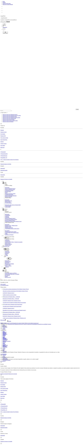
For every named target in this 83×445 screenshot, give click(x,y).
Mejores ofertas (7, 201)
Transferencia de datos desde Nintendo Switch (13, 221)
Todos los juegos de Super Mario (8, 119)
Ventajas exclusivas (8, 244)
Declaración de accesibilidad (42, 324)
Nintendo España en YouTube (5, 164)
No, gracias (2, 361)
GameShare (7, 217)
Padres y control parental (4, 323)
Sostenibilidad (34, 324)
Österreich (4, 339)
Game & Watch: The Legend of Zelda (12, 232)
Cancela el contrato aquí (27, 324)
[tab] (41, 321)
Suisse (4, 356)
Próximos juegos (8, 191)
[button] (43, 182)
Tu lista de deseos (8, 205)
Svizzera (4, 344)
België (4, 325)
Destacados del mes (8, 200)
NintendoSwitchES (3, 170)
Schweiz (4, 355)
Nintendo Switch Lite (9, 227)
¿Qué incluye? (7, 240)
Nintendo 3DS (3, 135)
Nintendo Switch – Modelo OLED (11, 225)
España (4, 328)
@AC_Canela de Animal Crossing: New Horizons (9, 159)
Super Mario (2, 145)
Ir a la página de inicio (4, 285)
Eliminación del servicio (18, 324)
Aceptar (5, 354)
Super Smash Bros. (3, 139)
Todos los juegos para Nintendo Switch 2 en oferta (12, 115)
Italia (3, 331)
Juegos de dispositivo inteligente (10, 195)
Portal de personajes (8, 196)
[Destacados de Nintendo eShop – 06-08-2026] (11, 312)
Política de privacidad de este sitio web (31, 323)
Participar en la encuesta (12, 373)
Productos (7, 253)
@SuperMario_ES (3, 157)
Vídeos (6, 254)
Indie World (7, 262)
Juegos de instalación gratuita (10, 193)
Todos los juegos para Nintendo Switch (10, 116)
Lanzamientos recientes (9, 190)
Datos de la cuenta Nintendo (8, 4)
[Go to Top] (41, 279)
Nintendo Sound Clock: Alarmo (10, 231)
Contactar (49, 324)
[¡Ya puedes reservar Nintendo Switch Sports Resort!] (12, 304)
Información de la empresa (16, 323)
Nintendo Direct (8, 261)
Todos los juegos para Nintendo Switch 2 (10, 114)
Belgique (4, 333)
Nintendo (2, 130)
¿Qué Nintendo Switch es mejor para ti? (12, 228)
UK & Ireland (5, 345)
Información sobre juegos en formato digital (12, 204)
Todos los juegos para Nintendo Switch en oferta (11, 117)
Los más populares (8, 202)
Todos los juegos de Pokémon (8, 121)
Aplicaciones (7, 252)
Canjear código (7, 206)
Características (7, 215)
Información (7, 187)
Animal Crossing (3, 143)
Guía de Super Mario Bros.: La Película (12, 274)
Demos (6, 192)
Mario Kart (2, 147)
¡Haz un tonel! (3, 284)
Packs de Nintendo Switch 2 (10, 220)
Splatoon (2, 141)
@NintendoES (3, 151)
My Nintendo (7, 275)
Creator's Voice (7, 264)
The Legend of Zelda (4, 137)
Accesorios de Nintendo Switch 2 (11, 219)
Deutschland (5, 327)
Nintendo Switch (3, 132)
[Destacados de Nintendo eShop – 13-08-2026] (11, 296)
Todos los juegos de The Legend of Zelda (10, 120)
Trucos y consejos (8, 265)
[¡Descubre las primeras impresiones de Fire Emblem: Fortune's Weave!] (16, 289)
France (4, 329)
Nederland (4, 351)
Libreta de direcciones (7, 3)
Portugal (4, 341)
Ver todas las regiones (6, 341)
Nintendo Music (8, 245)
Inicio (4, 1)
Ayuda (10, 323)
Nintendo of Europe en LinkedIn (6, 179)
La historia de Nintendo (9, 234)
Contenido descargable (9, 194)
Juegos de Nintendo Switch (10, 189)
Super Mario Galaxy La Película (10, 273)
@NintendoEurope (3, 155)
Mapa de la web (8, 277)
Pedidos (4, 2)
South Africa (5, 340)
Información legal (11, 324)
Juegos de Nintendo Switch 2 (10, 188)
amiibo (6, 233)
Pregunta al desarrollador (9, 263)
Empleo (6, 276)
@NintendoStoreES (4, 153)
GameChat (7, 216)
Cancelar (2, 354)
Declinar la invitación (4, 373)
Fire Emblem (2, 133)
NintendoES (2, 168)
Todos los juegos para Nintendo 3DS (9, 118)
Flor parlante (7, 230)
